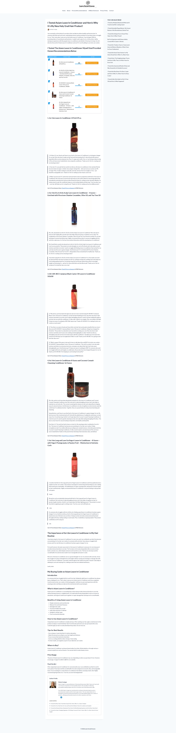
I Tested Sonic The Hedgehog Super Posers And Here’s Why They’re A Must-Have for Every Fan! (118, 60)
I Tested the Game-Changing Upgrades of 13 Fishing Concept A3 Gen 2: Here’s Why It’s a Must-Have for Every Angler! (73, 711)
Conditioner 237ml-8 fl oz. (71, 118)
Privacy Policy (104, 10)
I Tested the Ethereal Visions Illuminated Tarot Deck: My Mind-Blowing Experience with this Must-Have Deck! (74, 708)
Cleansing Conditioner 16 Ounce (60, 363)
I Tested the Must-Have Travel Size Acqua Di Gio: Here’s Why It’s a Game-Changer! (68, 703)
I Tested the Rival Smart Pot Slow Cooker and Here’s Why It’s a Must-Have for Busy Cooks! (118, 73)
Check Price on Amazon (92, 62)
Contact (111, 10)
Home (64, 10)
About (68, 10)
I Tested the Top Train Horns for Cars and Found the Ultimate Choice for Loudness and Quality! (70, 705)
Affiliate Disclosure (93, 10)
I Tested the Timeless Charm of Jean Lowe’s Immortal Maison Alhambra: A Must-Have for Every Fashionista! (118, 47)
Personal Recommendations (79, 10)
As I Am (52, 193)
